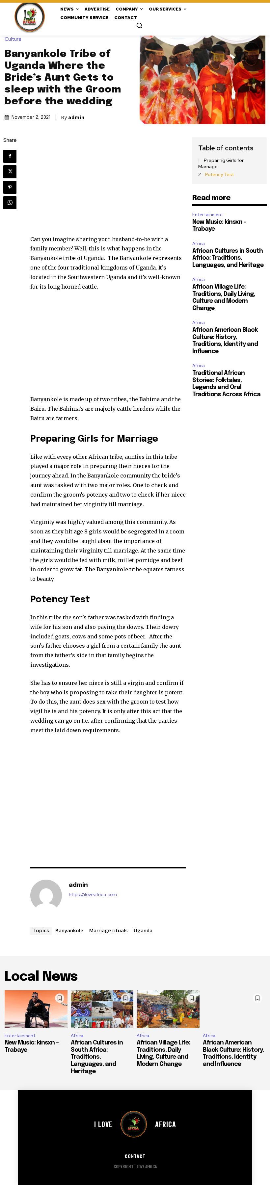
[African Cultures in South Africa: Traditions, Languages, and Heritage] (102, 1009)
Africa (198, 243)
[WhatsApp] (9, 202)
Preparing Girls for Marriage (221, 163)
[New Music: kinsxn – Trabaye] (36, 1009)
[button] (139, 25)
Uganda (143, 930)
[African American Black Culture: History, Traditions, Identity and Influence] (234, 1009)
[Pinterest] (9, 187)
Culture (13, 39)
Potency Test (219, 174)
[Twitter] (9, 171)
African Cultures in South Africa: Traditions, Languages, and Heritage (227, 258)
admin (76, 117)
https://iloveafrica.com (93, 894)
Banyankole (69, 930)
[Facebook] (9, 156)
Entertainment (207, 215)
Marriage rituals (108, 930)
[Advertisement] (108, 186)
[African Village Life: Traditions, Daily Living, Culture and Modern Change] (168, 1009)
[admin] (46, 895)
